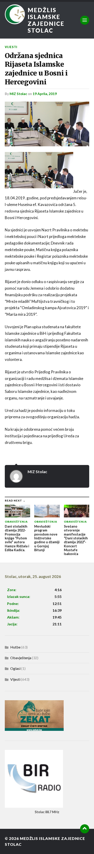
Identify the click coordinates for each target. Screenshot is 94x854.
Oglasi (15, 668)
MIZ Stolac (18, 94)
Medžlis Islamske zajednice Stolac (46, 20)
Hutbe (15, 647)
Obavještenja (20, 658)
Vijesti (11, 47)
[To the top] (84, 828)
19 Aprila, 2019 (45, 94)
